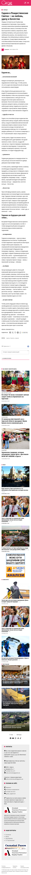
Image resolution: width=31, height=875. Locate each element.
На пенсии (8, 834)
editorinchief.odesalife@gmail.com (14, 779)
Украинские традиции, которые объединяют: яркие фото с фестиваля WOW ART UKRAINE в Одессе (15, 454)
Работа (7, 836)
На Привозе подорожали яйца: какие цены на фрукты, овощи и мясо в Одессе (15, 681)
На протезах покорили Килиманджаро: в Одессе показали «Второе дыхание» (15, 659)
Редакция (7, 49)
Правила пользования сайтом (24, 867)
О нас (11, 735)
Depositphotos (9, 838)
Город (3, 450)
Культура (3, 417)
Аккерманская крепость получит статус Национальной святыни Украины (14, 726)
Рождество (12, 338)
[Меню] (28, 3)
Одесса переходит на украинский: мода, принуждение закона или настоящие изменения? (13, 520)
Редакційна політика (15, 867)
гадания (7, 338)
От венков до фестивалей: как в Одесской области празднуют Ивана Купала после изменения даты (14, 421)
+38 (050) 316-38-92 (10, 791)
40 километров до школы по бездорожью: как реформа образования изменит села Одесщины (15, 703)
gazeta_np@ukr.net (10, 793)
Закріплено (25, 3)
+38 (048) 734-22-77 (10, 771)
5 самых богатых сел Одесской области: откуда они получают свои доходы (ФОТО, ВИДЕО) (15, 548)
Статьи (5, 10)
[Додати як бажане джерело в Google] (25, 332)
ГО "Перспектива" (10, 840)
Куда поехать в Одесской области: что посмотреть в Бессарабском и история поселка (15, 489)
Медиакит (8, 787)
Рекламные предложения (12, 789)
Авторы (19, 735)
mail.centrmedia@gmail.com (13, 773)
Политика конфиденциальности (6, 867)
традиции (17, 338)
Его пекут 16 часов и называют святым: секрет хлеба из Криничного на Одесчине (15, 397)
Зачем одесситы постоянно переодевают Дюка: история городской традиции (15, 601)
